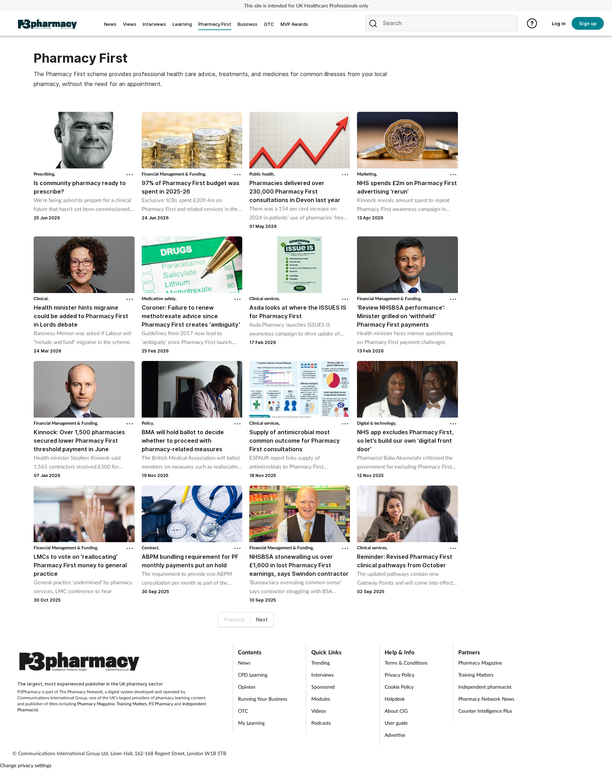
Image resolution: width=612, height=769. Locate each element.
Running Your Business (262, 699)
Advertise (395, 735)
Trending (320, 663)
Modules (320, 699)
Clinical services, (264, 298)
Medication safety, (159, 298)
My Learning (251, 723)
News (244, 663)
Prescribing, (44, 174)
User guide (396, 723)
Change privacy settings (25, 765)
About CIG (396, 711)
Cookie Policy (399, 687)
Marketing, (367, 174)
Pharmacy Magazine (95, 703)
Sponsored (323, 687)
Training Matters (132, 703)
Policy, (148, 423)
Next (262, 619)
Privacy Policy (399, 675)
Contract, (150, 547)
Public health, (262, 174)
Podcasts (321, 723)
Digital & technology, (376, 423)
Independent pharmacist (484, 687)
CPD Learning (252, 675)
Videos (318, 711)
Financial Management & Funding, (174, 174)
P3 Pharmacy (161, 703)
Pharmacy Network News (486, 699)
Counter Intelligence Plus (485, 711)
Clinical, (41, 298)
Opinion (246, 687)
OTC (243, 711)
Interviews (322, 675)
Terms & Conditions (406, 663)
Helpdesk (395, 699)
